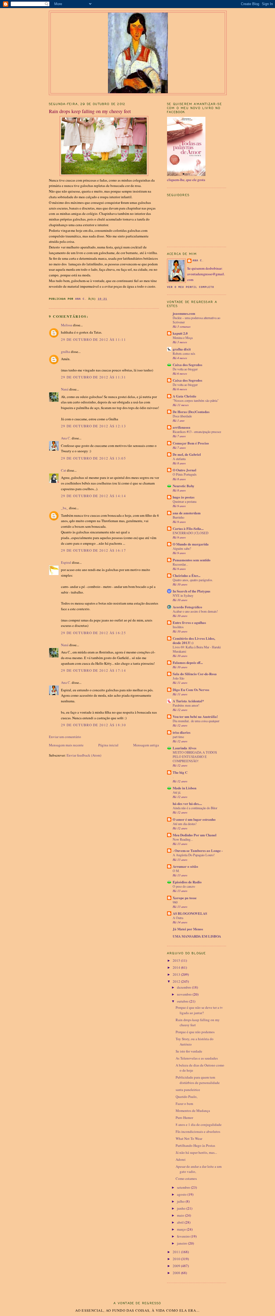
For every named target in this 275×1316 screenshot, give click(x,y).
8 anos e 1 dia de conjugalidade (199, 1124)
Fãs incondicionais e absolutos (198, 1131)
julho (181, 1201)
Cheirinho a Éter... (186, 575)
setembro (184, 1187)
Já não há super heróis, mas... (196, 1152)
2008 (177, 1272)
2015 (177, 960)
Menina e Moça (183, 337)
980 (175, 902)
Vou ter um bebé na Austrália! (195, 716)
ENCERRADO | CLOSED (190, 533)
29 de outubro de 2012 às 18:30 (93, 724)
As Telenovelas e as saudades (197, 1058)
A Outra (178, 918)
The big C (180, 772)
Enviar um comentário (65, 736)
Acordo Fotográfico (187, 606)
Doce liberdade (182, 416)
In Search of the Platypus (191, 591)
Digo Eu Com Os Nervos (191, 689)
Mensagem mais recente (66, 745)
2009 (177, 1265)
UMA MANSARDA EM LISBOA (197, 936)
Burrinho (178, 517)
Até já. (177, 792)
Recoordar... (180, 564)
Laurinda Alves (184, 747)
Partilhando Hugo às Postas (195, 1145)
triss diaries (181, 732)
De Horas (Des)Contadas (191, 411)
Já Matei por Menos (188, 928)
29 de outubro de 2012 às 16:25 (93, 632)
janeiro (182, 1243)
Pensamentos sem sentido (192, 559)
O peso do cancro (184, 886)
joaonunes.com (184, 313)
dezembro (184, 987)
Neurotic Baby (183, 485)
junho (181, 1208)
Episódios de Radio (187, 881)
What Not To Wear (189, 1138)
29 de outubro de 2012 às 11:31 (93, 377)
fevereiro (184, 1236)
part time (178, 737)
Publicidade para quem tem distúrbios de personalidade (198, 1080)
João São (178, 678)
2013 (177, 974)
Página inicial (108, 745)
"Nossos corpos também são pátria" (196, 400)
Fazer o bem (184, 1103)
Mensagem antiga (146, 745)
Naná (64, 389)
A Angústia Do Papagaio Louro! (194, 855)
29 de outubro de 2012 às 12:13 (93, 426)
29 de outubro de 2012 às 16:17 (93, 550)
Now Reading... (183, 839)
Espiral (66, 562)
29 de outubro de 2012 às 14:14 (93, 495)
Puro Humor (184, 1117)
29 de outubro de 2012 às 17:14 (93, 670)
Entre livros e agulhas (189, 622)
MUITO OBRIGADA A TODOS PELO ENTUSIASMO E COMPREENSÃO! (195, 756)
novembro (185, 994)
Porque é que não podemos (195, 1031)
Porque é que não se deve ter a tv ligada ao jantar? (199, 1010)
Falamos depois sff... (188, 662)
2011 (177, 1251)
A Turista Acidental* (188, 700)
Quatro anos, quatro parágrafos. (193, 580)
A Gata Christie (184, 396)
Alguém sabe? (182, 548)
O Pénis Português (185, 474)
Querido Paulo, (186, 1096)
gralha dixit (182, 349)
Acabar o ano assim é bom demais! (195, 611)
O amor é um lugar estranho (194, 819)
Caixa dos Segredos (187, 364)
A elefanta (179, 459)
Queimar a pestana (184, 501)
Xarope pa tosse (185, 897)
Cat (63, 470)
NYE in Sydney (183, 595)
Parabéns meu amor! (186, 705)
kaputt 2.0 (180, 333)
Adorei (181, 1159)
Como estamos (186, 1178)
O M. (176, 871)
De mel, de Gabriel (187, 454)
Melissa (66, 325)
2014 (177, 967)
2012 (177, 981)
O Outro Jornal (184, 469)
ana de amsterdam (187, 512)
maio (181, 1215)
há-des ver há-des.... (187, 803)
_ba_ (64, 507)
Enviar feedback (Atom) (84, 755)
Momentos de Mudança (193, 1110)
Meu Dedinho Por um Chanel (194, 834)
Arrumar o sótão (185, 866)
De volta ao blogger (185, 369)
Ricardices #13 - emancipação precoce (197, 431)
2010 (177, 1258)
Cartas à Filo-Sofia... (188, 528)
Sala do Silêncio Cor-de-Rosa (195, 673)
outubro (183, 1001)
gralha (65, 351)
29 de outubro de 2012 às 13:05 (93, 458)
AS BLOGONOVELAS (190, 913)
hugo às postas (183, 497)
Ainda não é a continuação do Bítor (195, 808)
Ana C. (66, 438)
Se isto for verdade (189, 1051)
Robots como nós (184, 353)
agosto (182, 1194)
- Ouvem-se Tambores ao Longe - (198, 850)
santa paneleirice (188, 1089)
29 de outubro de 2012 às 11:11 (93, 339)
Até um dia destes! (185, 824)
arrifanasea (181, 427)
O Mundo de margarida (191, 544)
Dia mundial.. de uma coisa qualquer (196, 721)
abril (180, 1222)
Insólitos (178, 627)
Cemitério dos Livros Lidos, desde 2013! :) (194, 640)
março (182, 1229)
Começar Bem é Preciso (191, 443)
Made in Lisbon (184, 787)
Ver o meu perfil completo (190, 287)
